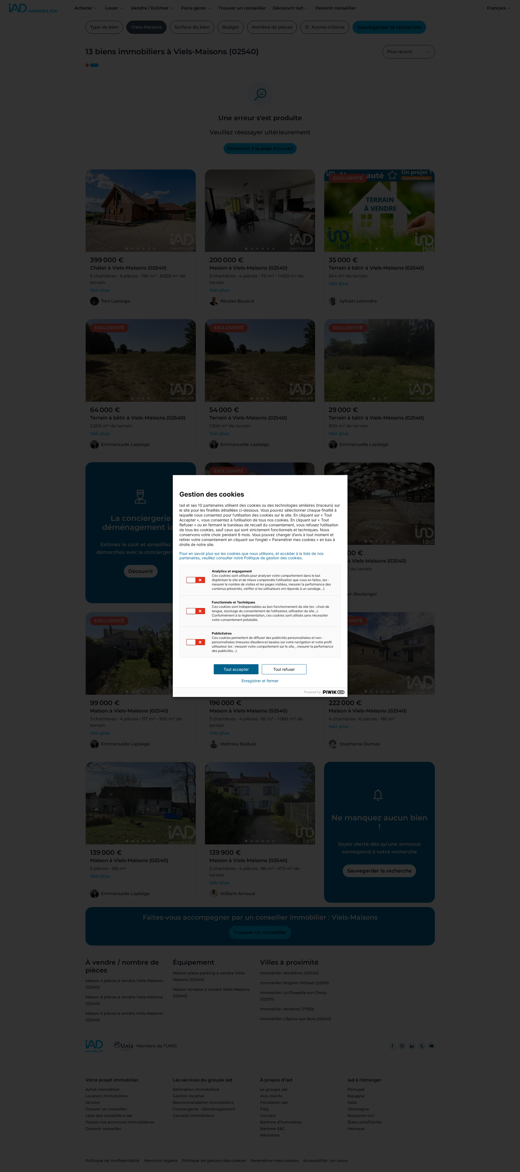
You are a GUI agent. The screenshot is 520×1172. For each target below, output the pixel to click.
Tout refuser (284, 669)
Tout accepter (236, 669)
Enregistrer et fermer (260, 681)
